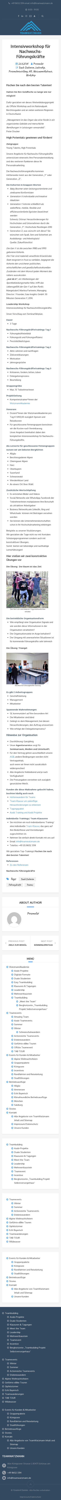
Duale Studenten (26, 67)
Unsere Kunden (21, 1128)
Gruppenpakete (21, 1062)
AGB (12, 756)
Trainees (30, 884)
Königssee (19, 1066)
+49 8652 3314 (14, 1472)
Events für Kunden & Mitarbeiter (24, 1055)
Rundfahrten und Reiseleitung (28, 1074)
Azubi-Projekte (21, 970)
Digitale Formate (22, 974)
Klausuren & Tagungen (25, 986)
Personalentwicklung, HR (20, 71)
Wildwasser (14, 1241)
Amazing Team (21, 1016)
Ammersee (19, 1089)
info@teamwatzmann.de (27, 841)
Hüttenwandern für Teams (22, 797)
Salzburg (18, 1105)
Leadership (40, 67)
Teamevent (20, 1171)
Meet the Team (22, 1159)
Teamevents (15, 1013)
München (18, 1101)
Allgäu (17, 1085)
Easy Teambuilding (23, 982)
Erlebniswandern (22, 1039)
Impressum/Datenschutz (26, 1124)
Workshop (30, 75)
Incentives (19, 1070)
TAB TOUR (19, 1051)
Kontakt (13, 1112)
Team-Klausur (32, 826)
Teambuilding (20, 997)
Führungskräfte (15, 884)
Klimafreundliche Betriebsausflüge (30, 1097)
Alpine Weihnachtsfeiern (26, 1059)
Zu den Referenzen (19, 865)
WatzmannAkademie (42, 71)
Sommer (18, 1024)
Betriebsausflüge (17, 1082)
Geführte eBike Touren (25, 1043)
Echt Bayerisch (21, 1093)
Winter (17, 1028)
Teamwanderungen (18, 1234)
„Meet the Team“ (27, 1001)
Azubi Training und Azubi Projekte (26, 812)
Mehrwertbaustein (23, 993)
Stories (12, 1108)
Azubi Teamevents (23, 1020)
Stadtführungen (21, 1078)
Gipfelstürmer (16, 1226)
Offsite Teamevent (23, 1047)
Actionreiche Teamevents (26, 1036)
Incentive (18, 1175)
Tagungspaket (17, 808)
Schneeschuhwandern (29, 1032)
